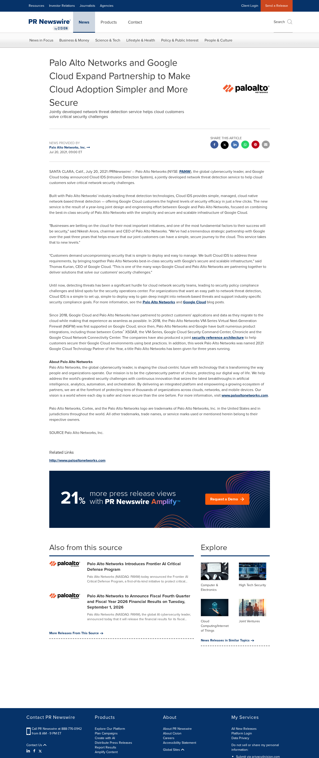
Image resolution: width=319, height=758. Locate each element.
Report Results (105, 747)
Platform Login (241, 733)
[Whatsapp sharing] (245, 145)
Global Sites (172, 750)
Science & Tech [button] (107, 40)
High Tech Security (252, 585)
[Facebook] (34, 751)
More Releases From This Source (74, 633)
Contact (135, 22)
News (84, 22)
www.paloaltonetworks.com (245, 395)
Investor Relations (62, 5)
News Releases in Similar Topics (225, 640)
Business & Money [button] (74, 40)
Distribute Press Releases (113, 742)
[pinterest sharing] (255, 145)
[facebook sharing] (214, 145)
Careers (168, 738)
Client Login (249, 5)
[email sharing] (266, 145)
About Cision (172, 733)
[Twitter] (40, 751)
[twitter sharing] (225, 145)
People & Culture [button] (218, 40)
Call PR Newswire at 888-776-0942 (57, 728)
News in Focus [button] (41, 40)
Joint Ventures (249, 621)
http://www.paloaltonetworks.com (77, 460)
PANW (184, 171)
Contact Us (34, 745)
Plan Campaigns (106, 733)
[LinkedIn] (28, 751)
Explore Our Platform (110, 728)
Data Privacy (240, 738)
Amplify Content (106, 752)
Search (279, 21)
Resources (36, 5)
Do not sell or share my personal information (255, 747)
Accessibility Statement (179, 742)
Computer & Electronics (209, 587)
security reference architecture (218, 337)
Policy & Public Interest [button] (179, 40)
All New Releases (244, 728)
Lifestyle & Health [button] (140, 40)
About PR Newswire (177, 728)
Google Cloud (194, 302)
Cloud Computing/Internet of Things (215, 626)
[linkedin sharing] (235, 145)
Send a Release (276, 5)
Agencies (106, 5)
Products (109, 22)
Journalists (87, 5)
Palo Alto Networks (159, 302)
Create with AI (105, 738)
